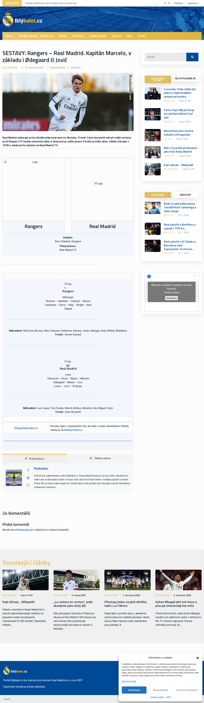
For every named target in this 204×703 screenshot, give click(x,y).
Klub (129, 36)
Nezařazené (10, 67)
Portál (141, 36)
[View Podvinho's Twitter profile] (28, 485)
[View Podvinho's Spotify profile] (28, 478)
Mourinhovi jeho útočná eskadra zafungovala (178, 133)
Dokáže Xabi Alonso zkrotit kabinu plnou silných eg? (51, 3)
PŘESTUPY (185, 195)
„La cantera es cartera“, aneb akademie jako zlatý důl (72, 604)
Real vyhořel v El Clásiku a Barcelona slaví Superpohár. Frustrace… (180, 245)
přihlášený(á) (22, 529)
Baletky (168, 215)
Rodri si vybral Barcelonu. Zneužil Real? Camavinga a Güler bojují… (180, 207)
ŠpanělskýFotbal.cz (71, 429)
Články (63, 36)
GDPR (168, 697)
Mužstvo (169, 101)
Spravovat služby (129, 681)
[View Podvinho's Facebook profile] (28, 470)
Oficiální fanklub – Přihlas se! (35, 36)
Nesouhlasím (160, 690)
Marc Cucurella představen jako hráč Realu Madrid (180, 150)
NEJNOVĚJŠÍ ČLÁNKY (157, 79)
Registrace (193, 3)
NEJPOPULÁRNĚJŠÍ (185, 78)
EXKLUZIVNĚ (157, 195)
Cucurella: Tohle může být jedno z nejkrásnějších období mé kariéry (180, 93)
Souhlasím (134, 690)
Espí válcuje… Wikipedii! (178, 165)
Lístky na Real (97, 36)
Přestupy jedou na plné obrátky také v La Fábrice (125, 604)
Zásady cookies (157, 697)
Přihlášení (178, 3)
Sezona (116, 36)
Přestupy (78, 36)
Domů (8, 36)
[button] (197, 657)
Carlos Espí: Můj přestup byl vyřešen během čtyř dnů (179, 114)
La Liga (168, 139)
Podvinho (75, 67)
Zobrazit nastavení (186, 690)
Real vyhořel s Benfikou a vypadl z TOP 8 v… (180, 226)
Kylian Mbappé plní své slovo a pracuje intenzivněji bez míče (176, 604)
